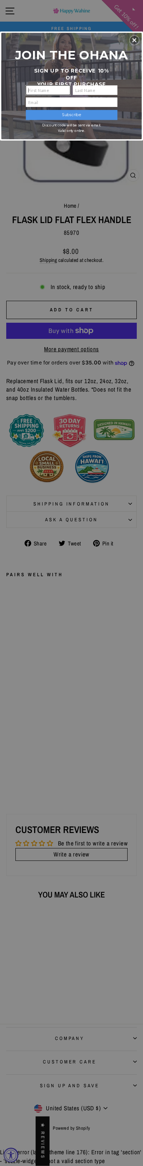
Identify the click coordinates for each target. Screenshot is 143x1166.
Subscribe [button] (71, 114)
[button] (134, 40)
